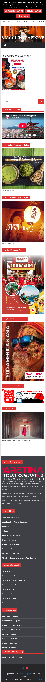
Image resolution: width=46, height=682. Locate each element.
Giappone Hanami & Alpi (11, 630)
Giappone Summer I (9, 639)
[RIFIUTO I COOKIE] (43, 10)
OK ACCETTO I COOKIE (14, 11)
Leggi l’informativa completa (12, 657)
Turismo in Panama (9, 598)
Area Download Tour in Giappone (14, 522)
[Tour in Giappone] (23, 27)
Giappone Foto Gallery (10, 544)
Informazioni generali (10, 549)
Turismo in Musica (9, 594)
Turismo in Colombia (10, 585)
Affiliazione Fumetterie (10, 517)
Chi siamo (6, 526)
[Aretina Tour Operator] (23, 468)
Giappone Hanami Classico (12, 625)
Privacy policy (23, 16)
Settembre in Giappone (10, 648)
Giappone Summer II (9, 643)
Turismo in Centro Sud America (13, 580)
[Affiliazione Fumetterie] (23, 391)
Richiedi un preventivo (10, 553)
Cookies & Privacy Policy (11, 535)
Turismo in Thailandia (10, 603)
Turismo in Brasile (9, 576)
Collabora (5, 531)
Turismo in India (8, 589)
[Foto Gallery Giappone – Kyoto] (23, 202)
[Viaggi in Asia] (23, 413)
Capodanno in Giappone (11, 621)
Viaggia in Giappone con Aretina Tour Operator (19, 558)
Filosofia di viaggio (9, 540)
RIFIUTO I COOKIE (34, 11)
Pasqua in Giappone (9, 634)
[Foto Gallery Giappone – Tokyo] (23, 150)
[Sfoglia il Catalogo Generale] (23, 324)
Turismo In (6, 571)
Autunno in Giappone (10, 616)
